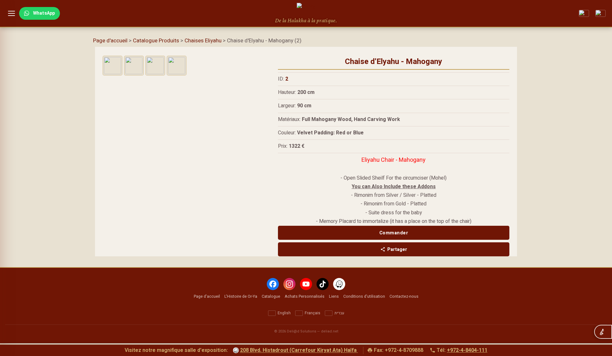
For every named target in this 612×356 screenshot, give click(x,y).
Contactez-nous (404, 296)
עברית (339, 313)
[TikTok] (323, 284)
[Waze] (339, 284)
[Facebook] (273, 284)
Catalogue (271, 296)
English (284, 313)
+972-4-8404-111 (467, 350)
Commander (393, 232)
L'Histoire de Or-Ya (240, 296)
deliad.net (329, 331)
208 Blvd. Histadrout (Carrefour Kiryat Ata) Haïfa (298, 350)
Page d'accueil (110, 41)
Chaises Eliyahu (203, 41)
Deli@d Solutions (301, 331)
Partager (397, 249)
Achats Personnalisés (304, 296)
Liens (334, 296)
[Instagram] (289, 284)
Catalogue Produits (156, 41)
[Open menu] (11, 13)
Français (312, 313)
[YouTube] (306, 284)
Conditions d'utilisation (364, 296)
